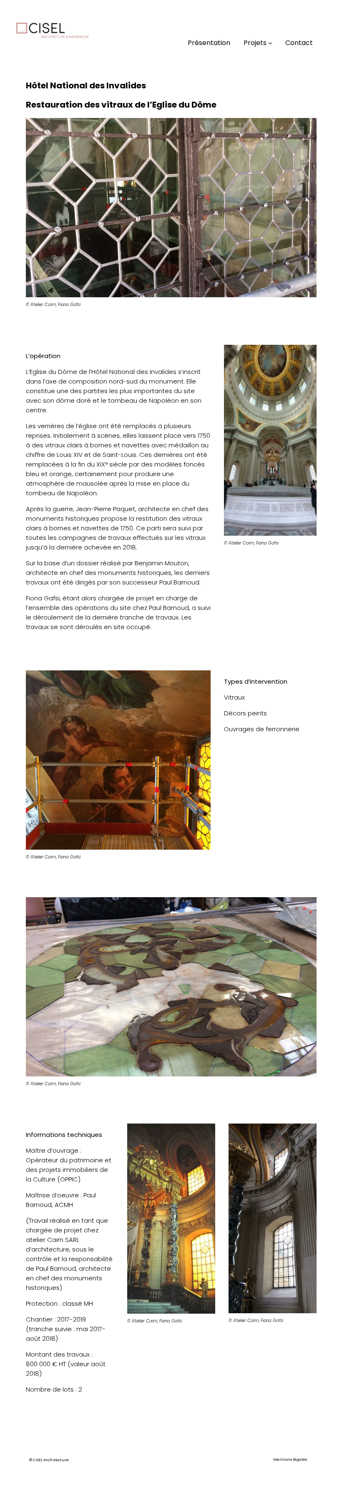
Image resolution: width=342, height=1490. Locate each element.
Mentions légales (290, 1459)
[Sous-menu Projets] (270, 43)
